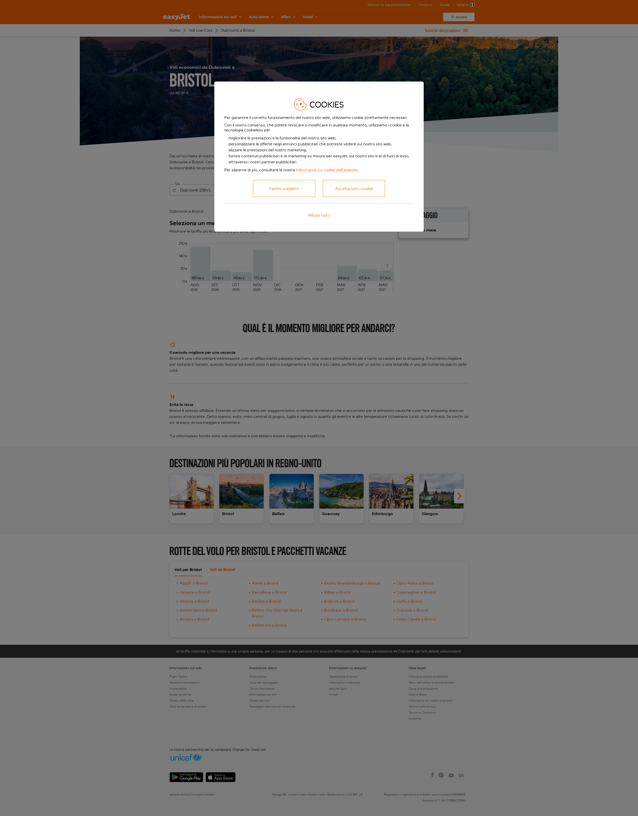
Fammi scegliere (284, 188)
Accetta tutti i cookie (354, 188)
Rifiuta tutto (319, 215)
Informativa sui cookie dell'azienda (327, 170)
